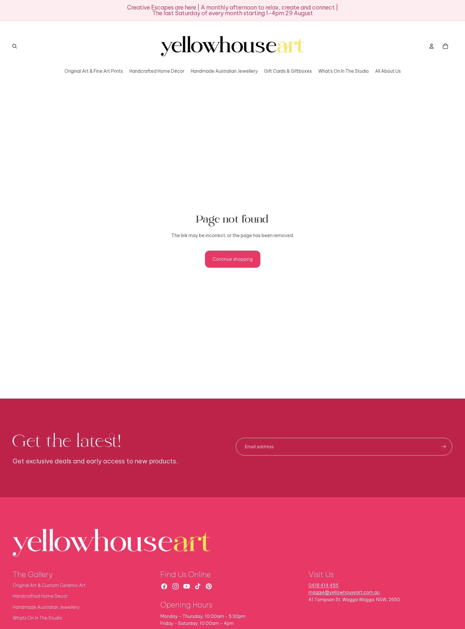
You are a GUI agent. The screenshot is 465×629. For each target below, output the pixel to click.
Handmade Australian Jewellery (46, 607)
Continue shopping (233, 259)
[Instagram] (175, 586)
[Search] (15, 46)
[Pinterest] (209, 586)
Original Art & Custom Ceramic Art (49, 585)
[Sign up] (443, 447)
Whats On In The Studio (37, 618)
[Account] (431, 46)
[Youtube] (186, 586)
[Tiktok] (198, 586)
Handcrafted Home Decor (40, 596)
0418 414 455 (323, 585)
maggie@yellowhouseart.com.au (344, 592)
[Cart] (445, 46)
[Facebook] (164, 586)
